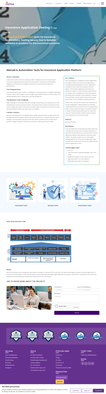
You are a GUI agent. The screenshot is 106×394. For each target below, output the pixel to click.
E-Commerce (36, 365)
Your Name (58, 287)
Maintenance (10, 365)
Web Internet (87, 3)
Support (8, 368)
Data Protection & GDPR (64, 368)
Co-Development (11, 355)
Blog (58, 357)
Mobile (79, 3)
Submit (77, 313)
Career (59, 360)
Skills (66, 3)
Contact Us (60, 363)
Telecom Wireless (37, 355)
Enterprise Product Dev (38, 370)
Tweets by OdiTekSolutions (88, 355)
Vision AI (49, 3)
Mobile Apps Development (39, 360)
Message (57, 293)
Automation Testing (38, 357)
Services (58, 3)
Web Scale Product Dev (39, 368)
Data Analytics (36, 363)
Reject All (87, 390)
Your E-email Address (84, 287)
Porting (8, 363)
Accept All (98, 390)
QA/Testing (9, 360)
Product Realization (12, 357)
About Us (59, 355)
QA (95, 3)
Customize (75, 390)
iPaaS (71, 3)
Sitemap (59, 365)
